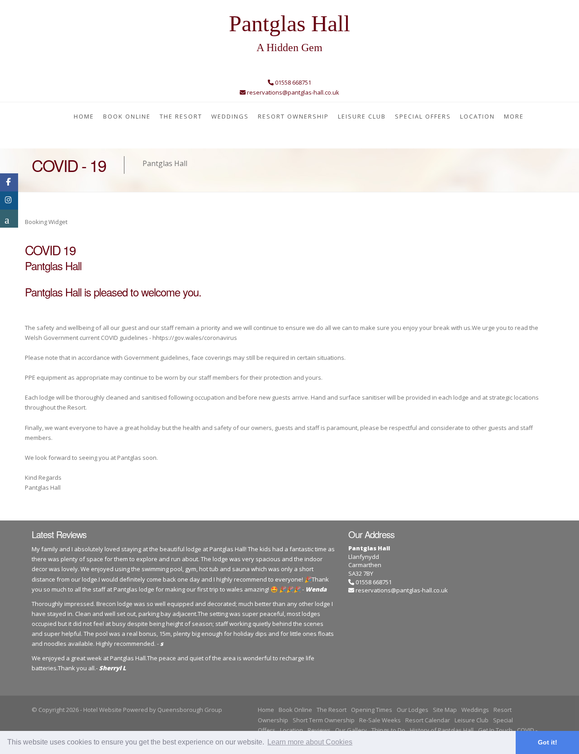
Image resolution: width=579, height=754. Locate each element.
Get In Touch (495, 730)
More (514, 116)
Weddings (230, 116)
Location (477, 116)
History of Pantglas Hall (442, 730)
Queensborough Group (189, 710)
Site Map (445, 710)
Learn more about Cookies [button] (309, 742)
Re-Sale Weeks (380, 720)
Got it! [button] (547, 742)
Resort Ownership (293, 116)
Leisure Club (362, 116)
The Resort (181, 116)
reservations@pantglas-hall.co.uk (402, 590)
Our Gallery (351, 730)
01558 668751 (373, 582)
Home (84, 116)
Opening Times (371, 710)
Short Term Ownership (324, 720)
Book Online (127, 116)
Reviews (319, 730)
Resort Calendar (427, 720)
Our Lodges (412, 710)
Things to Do (388, 730)
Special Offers (423, 116)
